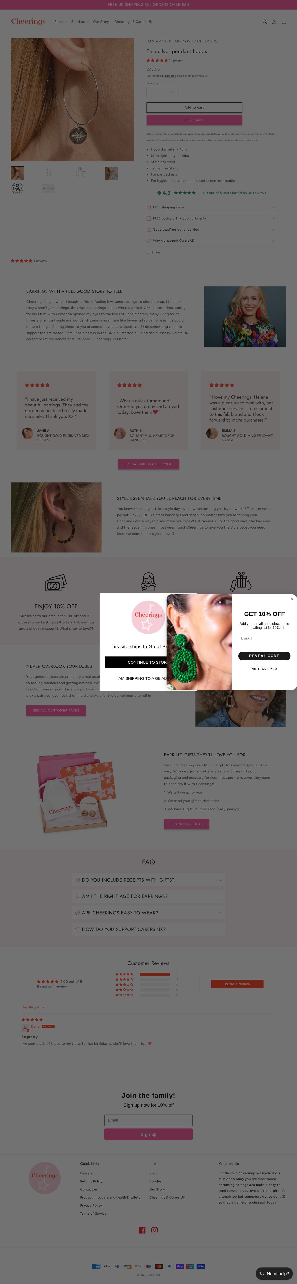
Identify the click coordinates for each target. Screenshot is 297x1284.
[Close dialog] (292, 599)
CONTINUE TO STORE (148, 662)
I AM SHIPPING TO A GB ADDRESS (148, 678)
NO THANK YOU (264, 669)
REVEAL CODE (264, 656)
